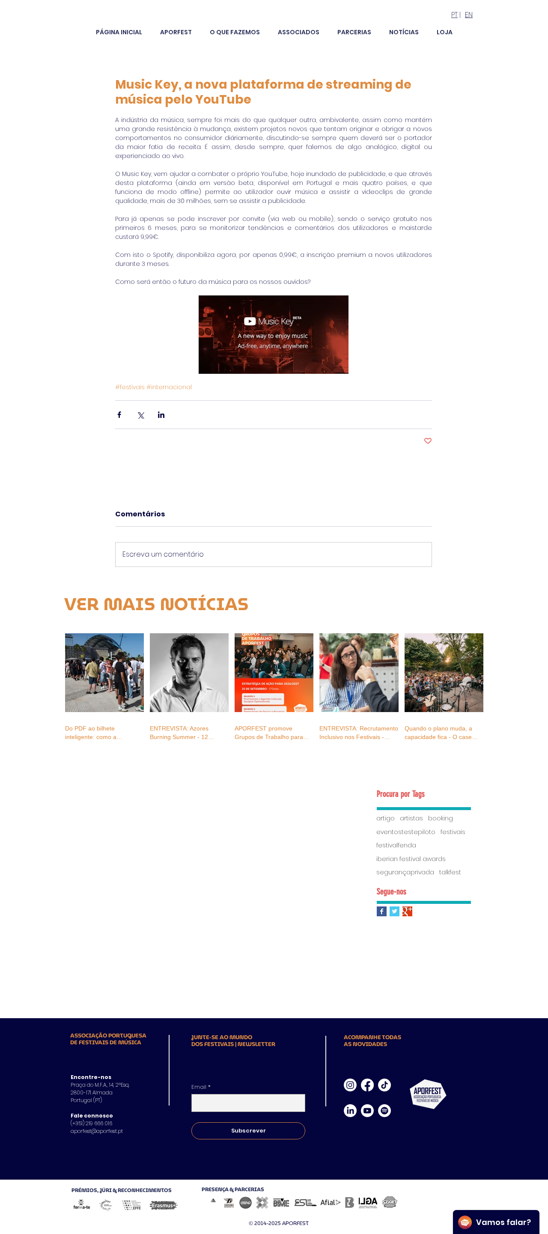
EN (469, 15)
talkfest (450, 872)
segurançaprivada (405, 872)
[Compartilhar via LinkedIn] (161, 415)
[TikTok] (384, 1085)
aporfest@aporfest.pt (97, 1131)
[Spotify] (384, 1110)
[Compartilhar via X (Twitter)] (140, 415)
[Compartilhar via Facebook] (119, 415)
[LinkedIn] (350, 1110)
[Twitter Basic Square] (394, 911)
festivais (453, 832)
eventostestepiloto (405, 832)
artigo (385, 818)
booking (440, 818)
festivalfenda (396, 845)
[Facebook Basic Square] (382, 911)
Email (201, 1087)
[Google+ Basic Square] (407, 911)
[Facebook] (367, 1085)
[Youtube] (367, 1110)
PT (454, 15)
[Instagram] (350, 1085)
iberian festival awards (411, 859)
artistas (411, 818)
